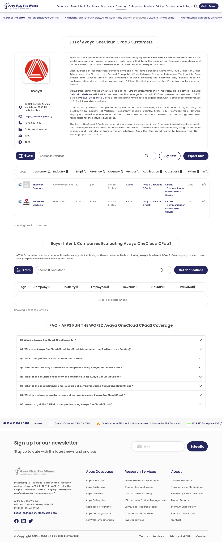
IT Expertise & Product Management (145, 500)
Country (157, 287)
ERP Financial (168, 423)
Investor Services (134, 520)
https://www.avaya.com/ (38, 116)
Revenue (129, 287)
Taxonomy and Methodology (188, 487)
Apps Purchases (95, 480)
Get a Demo (208, 6)
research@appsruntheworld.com (35, 513)
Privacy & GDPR (180, 536)
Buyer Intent (78, 6)
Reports (61, 6)
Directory (121, 6)
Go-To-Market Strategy (138, 493)
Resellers (149, 6)
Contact (176, 520)
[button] (25, 156)
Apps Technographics (98, 513)
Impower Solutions (89, 97)
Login (189, 6)
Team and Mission (181, 480)
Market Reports (180, 500)
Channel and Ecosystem (139, 513)
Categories (135, 6)
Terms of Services (151, 536)
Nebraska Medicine (81, 94)
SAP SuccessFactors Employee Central (30, 17)
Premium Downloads (183, 513)
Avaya (129, 184)
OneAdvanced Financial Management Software (126, 423)
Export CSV (196, 156)
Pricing (160, 6)
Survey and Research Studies (141, 506)
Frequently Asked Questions (187, 493)
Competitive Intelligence (139, 487)
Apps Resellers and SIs (99, 506)
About (180, 6)
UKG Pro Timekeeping (156, 17)
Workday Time (108, 17)
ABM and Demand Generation (142, 480)
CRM (82, 423)
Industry (70, 287)
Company (40, 287)
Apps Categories (95, 500)
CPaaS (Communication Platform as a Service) (175, 190)
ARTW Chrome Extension (100, 520)
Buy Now (170, 156)
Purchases (93, 6)
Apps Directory (94, 493)
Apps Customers (95, 487)
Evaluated (186, 287)
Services (170, 6)
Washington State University (78, 17)
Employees (99, 287)
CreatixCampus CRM (62, 423)
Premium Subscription (183, 506)
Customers (107, 6)
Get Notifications (191, 270)
